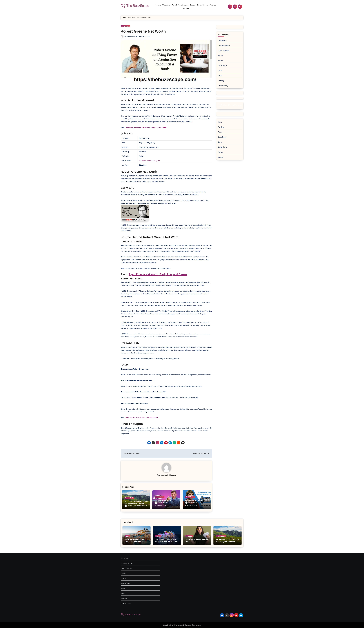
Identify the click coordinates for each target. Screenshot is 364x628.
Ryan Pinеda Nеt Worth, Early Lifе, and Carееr (158, 274)
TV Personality (223, 86)
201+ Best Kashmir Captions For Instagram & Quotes (136, 502)
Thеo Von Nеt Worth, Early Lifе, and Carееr (141, 417)
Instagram (156, 160)
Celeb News (183, 5)
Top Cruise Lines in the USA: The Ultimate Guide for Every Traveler (136, 542)
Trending (166, 5)
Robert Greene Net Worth (143, 31)
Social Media (202, 5)
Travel (174, 5)
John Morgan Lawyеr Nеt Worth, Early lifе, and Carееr (146, 127)
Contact (186, 8)
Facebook (142, 160)
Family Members (223, 50)
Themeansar (196, 625)
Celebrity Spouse (224, 45)
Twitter (149, 160)
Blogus (187, 625)
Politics (212, 5)
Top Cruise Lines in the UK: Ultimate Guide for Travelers (166, 541)
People (220, 55)
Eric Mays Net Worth (163, 500)
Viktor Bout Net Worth (194, 500)
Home (158, 5)
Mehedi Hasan (130, 36)
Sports (193, 5)
